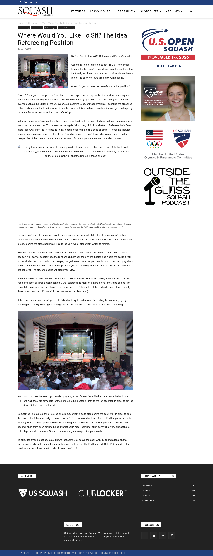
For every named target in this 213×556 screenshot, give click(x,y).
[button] (191, 11)
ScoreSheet (149, 11)
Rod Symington (50, 28)
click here (77, 540)
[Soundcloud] (31, 2)
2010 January (32, 23)
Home (20, 23)
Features (78, 11)
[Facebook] (20, 2)
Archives (173, 11)
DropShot (125, 11)
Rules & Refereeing (66, 28)
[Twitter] (36, 2)
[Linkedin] (25, 2)
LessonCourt (100, 11)
